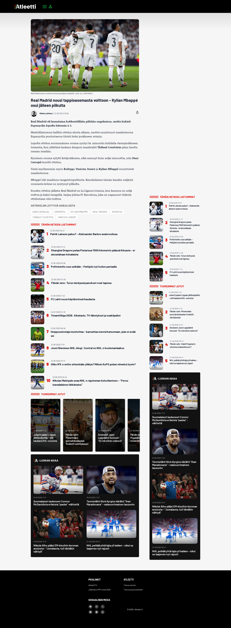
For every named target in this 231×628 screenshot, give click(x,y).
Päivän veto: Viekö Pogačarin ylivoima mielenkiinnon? (182, 345)
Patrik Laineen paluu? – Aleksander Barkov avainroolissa (83, 234)
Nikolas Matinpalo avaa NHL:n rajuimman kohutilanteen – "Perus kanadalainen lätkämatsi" (90, 382)
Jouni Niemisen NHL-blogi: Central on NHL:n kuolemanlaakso (87, 348)
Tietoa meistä (129, 585)
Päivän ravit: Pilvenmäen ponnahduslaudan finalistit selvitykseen (182, 314)
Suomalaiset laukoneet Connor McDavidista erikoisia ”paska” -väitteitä (56, 503)
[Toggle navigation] (45, 6)
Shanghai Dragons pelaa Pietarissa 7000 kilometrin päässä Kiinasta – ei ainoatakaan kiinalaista (93, 252)
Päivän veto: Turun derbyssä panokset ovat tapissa (81, 282)
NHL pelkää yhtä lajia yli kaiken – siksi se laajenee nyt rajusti (110, 547)
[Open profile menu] (50, 6)
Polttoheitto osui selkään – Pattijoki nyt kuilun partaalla (84, 266)
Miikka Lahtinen (46, 113)
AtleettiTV (92, 585)
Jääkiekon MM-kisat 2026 (99, 589)
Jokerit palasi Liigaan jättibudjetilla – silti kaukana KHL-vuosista (184, 296)
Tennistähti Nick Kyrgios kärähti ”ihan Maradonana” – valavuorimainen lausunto (111, 503)
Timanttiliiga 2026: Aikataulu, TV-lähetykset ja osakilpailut (86, 315)
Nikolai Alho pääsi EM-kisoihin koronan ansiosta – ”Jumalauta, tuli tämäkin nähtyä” (55, 548)
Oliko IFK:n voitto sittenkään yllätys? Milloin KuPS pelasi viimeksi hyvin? (93, 364)
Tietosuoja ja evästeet (133, 589)
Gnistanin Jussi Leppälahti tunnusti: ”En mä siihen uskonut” (184, 329)
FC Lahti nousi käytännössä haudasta (73, 299)
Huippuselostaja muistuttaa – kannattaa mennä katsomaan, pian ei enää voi (93, 333)
